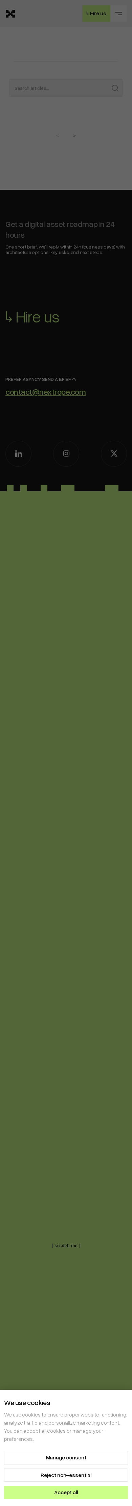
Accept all (66, 1492)
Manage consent (66, 1457)
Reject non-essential (66, 1475)
